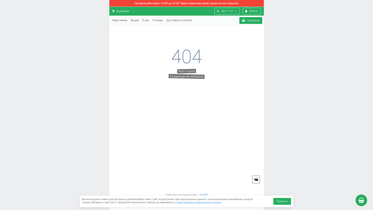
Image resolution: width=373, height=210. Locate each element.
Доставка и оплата (179, 20)
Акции (135, 20)
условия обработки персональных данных (197, 202)
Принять (282, 201)
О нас (145, 20)
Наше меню (119, 20)
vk (256, 179)
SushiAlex (122, 11)
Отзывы (158, 20)
